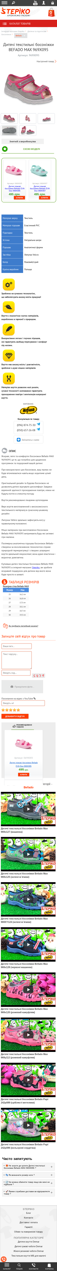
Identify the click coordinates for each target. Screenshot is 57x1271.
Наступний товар (45, 61)
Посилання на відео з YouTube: (17, 698)
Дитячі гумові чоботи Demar (29, 1246)
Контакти (28, 1217)
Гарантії (28, 1227)
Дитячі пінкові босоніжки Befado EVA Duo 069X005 (15, 188)
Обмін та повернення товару (28, 1231)
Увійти (43, 3)
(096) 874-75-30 (26, 425)
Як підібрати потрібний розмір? (23, 626)
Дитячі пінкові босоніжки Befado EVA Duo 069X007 (40, 188)
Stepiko (36, 567)
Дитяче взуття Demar (28, 1241)
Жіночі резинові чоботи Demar (28, 1251)
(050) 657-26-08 (26, 430)
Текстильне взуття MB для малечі (28, 1255)
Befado (19, 35)
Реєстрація (52, 3)
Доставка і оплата (29, 1222)
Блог (28, 1213)
